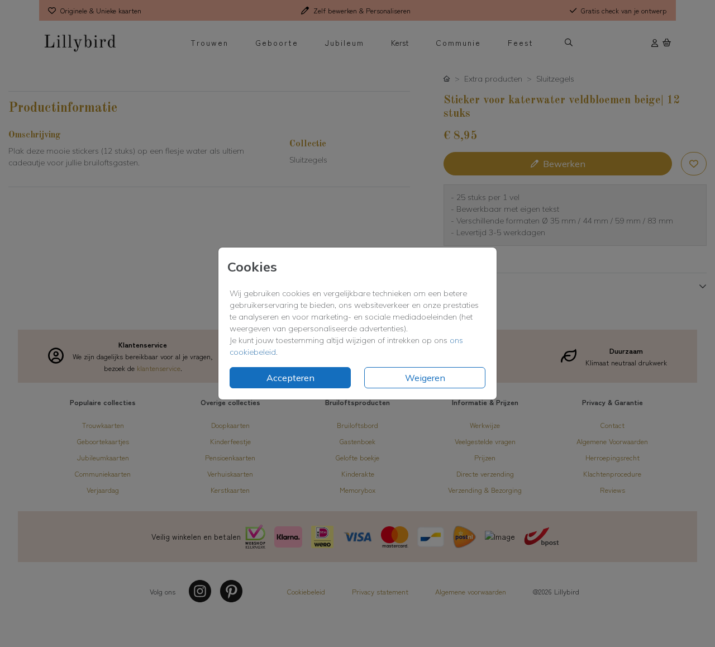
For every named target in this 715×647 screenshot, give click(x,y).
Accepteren (290, 377)
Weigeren (425, 377)
